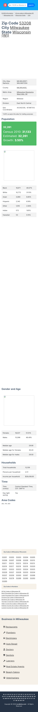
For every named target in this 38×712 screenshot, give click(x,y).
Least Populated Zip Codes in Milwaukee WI (15, 595)
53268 (32, 575)
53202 (11, 557)
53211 (4, 563)
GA (25, 694)
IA (29, 694)
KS (3, 696)
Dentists (10, 655)
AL (6, 694)
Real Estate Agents (15, 666)
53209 (25, 560)
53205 (32, 557)
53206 (4, 560)
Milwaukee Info (8, 15)
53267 (25, 575)
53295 (4, 581)
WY (23, 700)
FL (23, 694)
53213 (18, 563)
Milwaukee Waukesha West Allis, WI (25, 93)
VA (34, 698)
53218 (18, 566)
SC (23, 698)
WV (21, 700)
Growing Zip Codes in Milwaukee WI (13, 597)
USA (29, 15)
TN (27, 698)
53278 (11, 578)
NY (10, 698)
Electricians (11, 638)
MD (12, 696)
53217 (11, 566)
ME (14, 696)
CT (17, 694)
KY (5, 696)
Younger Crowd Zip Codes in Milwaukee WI (15, 601)
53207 (11, 560)
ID (31, 694)
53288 (18, 578)
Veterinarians (12, 678)
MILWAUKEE (22, 88)
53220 (32, 566)
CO (15, 694)
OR (17, 698)
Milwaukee (19, 27)
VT (14, 700)
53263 (18, 575)
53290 (25, 578)
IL (32, 694)
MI (16, 696)
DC (19, 694)
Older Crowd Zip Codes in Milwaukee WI (14, 603)
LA (7, 696)
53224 (25, 569)
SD (25, 698)
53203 (18, 557)
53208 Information (7, 13)
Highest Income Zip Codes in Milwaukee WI (15, 605)
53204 (25, 557)
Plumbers (11, 632)
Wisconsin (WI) (16, 34)
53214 (25, 563)
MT (26, 696)
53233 (25, 572)
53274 (4, 578)
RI (21, 698)
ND (30, 696)
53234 (32, 572)
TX (30, 698)
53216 (4, 566)
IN (34, 694)
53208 (25, 23)
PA (19, 698)
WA (16, 700)
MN (18, 696)
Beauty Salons (13, 672)
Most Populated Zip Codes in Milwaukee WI (15, 593)
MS (23, 696)
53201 (4, 557)
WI (18, 700)
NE (32, 696)
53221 (4, 569)
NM (6, 698)
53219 (25, 566)
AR (8, 694)
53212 (11, 563)
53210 (32, 560)
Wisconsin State (20, 15)
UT (32, 698)
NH (35, 696)
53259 (11, 575)
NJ (3, 698)
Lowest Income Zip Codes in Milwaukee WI (15, 608)
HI (27, 694)
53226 (4, 572)
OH (13, 698)
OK (15, 698)
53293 (32, 578)
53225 (32, 569)
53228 (18, 572)
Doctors (10, 649)
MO (21, 696)
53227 (11, 572)
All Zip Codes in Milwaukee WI (11, 591)
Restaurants (11, 627)
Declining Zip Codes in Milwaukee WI (13, 599)
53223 (18, 569)
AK (4, 694)
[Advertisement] (19, 56)
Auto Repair (11, 644)
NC (28, 696)
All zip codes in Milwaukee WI (24, 13)
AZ (10, 694)
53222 (11, 569)
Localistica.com (21, 704)
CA (12, 694)
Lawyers (10, 661)
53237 (4, 575)
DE (21, 694)
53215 (32, 563)
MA (9, 696)
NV (8, 698)
